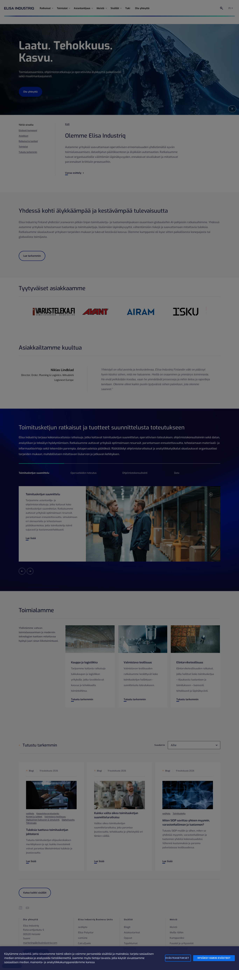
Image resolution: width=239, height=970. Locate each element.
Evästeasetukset (177, 958)
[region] (119, 958)
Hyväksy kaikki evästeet (214, 958)
